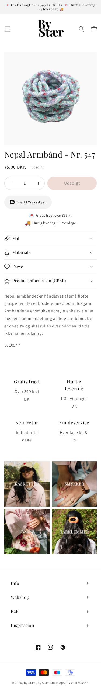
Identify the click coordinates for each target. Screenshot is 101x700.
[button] (7, 29)
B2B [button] (15, 611)
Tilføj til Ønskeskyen (31, 202)
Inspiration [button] (22, 625)
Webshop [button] (20, 597)
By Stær (29, 683)
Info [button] (15, 583)
